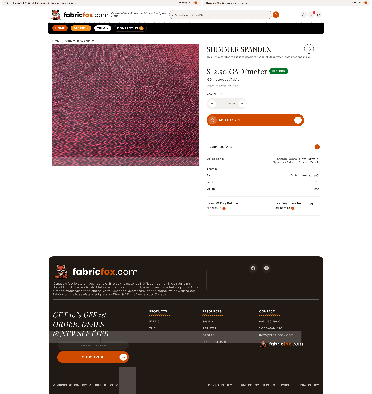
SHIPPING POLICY (186, 3)
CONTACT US (127, 28)
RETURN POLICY (357, 3)
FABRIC (79, 28)
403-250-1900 (269, 321)
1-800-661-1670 (270, 328)
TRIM (101, 28)
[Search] (276, 14)
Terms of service (276, 385)
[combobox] (230, 15)
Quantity (214, 93)
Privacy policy (220, 385)
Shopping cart (214, 342)
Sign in (208, 321)
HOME (60, 28)
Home (56, 41)
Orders (208, 335)
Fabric (154, 321)
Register (209, 328)
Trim (152, 328)
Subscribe (93, 357)
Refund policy (247, 385)
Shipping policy (306, 385)
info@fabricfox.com (276, 335)
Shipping (211, 86)
